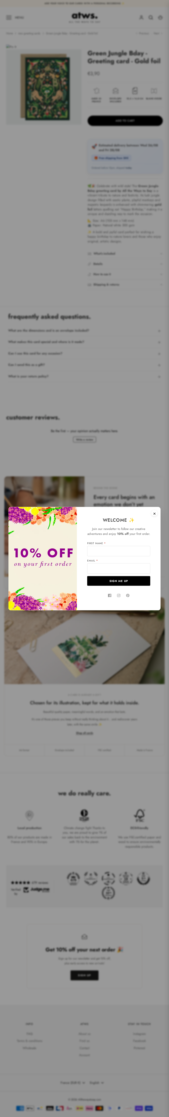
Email (92, 560)
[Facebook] (109, 595)
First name (96, 543)
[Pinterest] (127, 595)
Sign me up (118, 581)
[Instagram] (118, 595)
